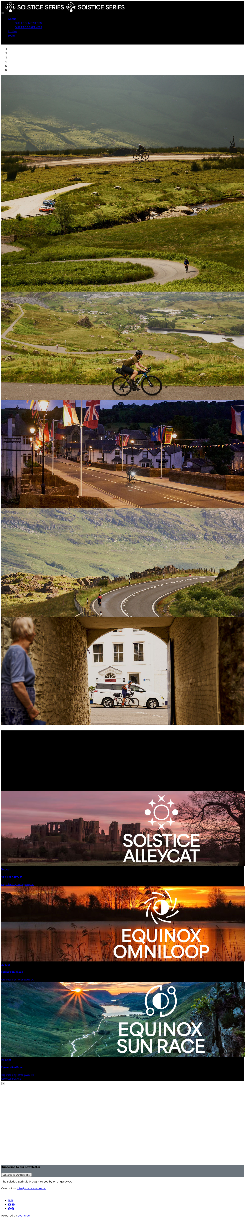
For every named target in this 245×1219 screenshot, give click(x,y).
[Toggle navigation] (2, 13)
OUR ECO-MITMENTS (28, 23)
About (12, 19)
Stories (12, 31)
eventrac (24, 1215)
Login (11, 36)
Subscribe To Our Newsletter (16, 1175)
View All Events (11, 1079)
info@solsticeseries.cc (31, 1188)
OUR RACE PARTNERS (28, 27)
